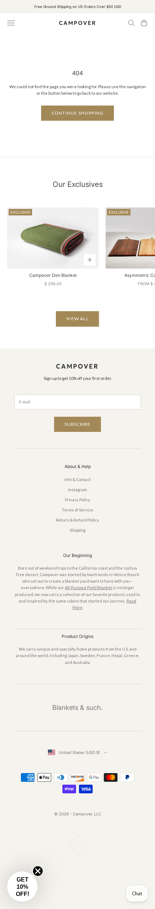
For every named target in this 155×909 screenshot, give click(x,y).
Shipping (77, 530)
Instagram (77, 489)
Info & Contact (78, 479)
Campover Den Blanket (53, 275)
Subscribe (78, 424)
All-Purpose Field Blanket (89, 587)
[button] (22, 886)
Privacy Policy (77, 499)
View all (77, 318)
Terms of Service (77, 509)
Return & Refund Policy (77, 520)
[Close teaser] (37, 871)
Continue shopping (77, 113)
